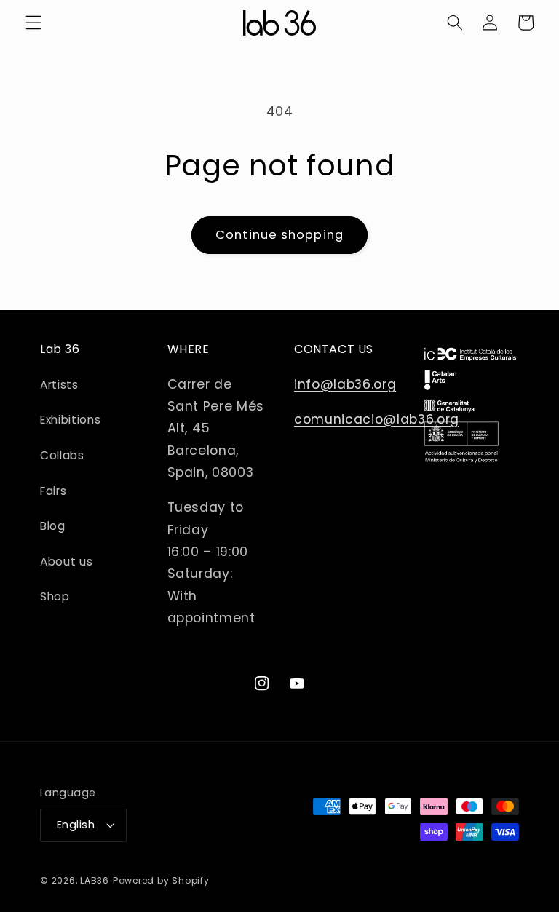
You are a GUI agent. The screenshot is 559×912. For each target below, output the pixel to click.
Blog (53, 526)
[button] (33, 22)
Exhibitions (70, 419)
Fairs (53, 491)
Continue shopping (279, 234)
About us (66, 561)
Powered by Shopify (161, 880)
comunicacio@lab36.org (376, 419)
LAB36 (94, 880)
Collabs (62, 455)
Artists (59, 384)
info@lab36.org (345, 384)
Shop (55, 596)
